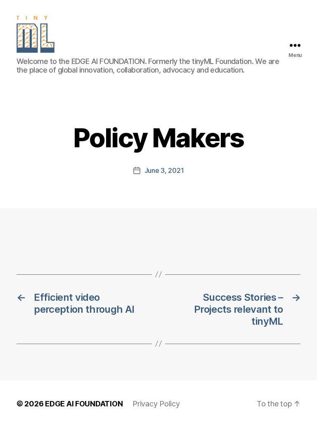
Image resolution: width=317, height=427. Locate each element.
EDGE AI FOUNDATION (84, 403)
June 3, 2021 (164, 170)
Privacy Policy (156, 403)
